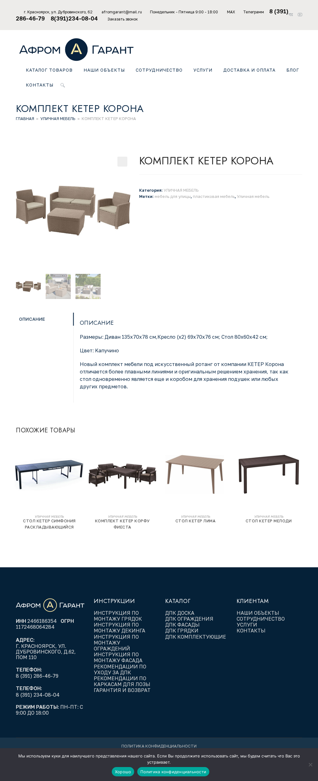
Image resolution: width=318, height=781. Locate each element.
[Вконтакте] (292, 15)
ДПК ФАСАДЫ (182, 625)
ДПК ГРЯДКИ (181, 630)
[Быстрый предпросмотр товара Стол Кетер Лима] (227, 450)
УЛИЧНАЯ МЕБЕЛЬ (57, 118)
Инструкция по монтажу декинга (119, 628)
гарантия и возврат (122, 690)
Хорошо (123, 771)
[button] (122, 162)
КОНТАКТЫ (251, 630)
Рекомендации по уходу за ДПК (120, 669)
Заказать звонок (122, 19)
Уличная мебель (253, 196)
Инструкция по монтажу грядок (118, 616)
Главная (25, 118)
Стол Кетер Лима (195, 520)
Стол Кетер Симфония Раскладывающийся (49, 523)
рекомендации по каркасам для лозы (122, 681)
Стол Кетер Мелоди (269, 520)
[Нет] (310, 764)
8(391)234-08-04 (75, 18)
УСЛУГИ (247, 625)
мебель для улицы (173, 196)
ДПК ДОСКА (179, 613)
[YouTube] (299, 15)
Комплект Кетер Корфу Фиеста (122, 523)
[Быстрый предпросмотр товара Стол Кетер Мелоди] (300, 450)
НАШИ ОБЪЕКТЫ (258, 613)
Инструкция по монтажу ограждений (116, 643)
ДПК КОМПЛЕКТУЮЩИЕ (195, 637)
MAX (231, 12)
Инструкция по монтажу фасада (118, 657)
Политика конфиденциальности (159, 745)
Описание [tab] (32, 319)
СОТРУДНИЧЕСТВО (261, 619)
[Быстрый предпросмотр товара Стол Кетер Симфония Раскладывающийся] (81, 450)
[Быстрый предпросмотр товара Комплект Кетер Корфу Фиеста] (154, 450)
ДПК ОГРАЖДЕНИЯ (189, 619)
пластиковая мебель (214, 196)
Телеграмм (253, 12)
